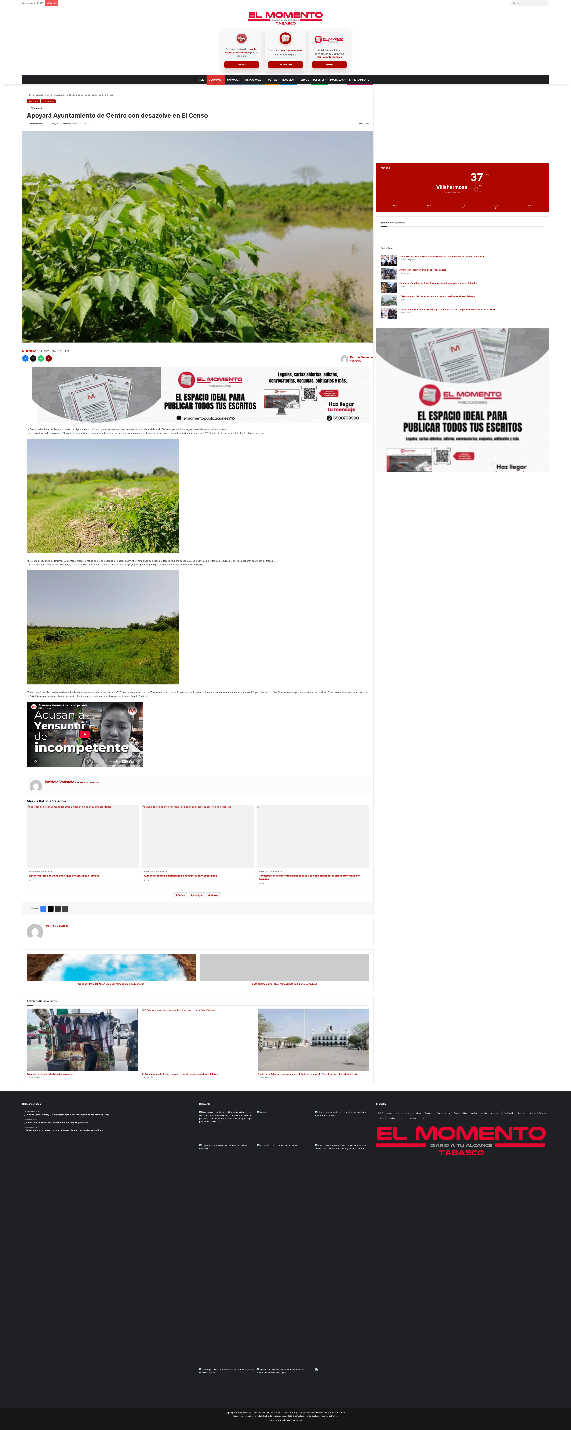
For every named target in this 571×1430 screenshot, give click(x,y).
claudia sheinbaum (404, 1113)
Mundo (484, 1113)
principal (197, 895)
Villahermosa (48, 101)
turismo (413, 1118)
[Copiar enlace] (49, 358)
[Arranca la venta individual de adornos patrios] (82, 1040)
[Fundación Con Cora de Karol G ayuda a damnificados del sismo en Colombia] (389, 287)
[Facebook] (25, 358)
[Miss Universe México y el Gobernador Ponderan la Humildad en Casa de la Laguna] (285, 1384)
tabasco (214, 895)
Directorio (297, 1420)
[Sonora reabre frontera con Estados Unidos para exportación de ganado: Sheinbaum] (389, 260)
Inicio (201, 79)
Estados (39, 95)
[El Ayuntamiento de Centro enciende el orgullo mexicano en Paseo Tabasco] (197, 1040)
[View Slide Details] (462, 400)
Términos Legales (283, 1420)
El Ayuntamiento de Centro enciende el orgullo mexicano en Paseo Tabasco (180, 1074)
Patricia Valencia (36, 123)
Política (272, 79)
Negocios (288, 79)
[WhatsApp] (41, 358)
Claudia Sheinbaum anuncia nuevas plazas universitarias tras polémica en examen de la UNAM (447, 309)
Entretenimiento (359, 79)
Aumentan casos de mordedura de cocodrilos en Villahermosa (180, 875)
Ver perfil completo (87, 782)
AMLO (380, 1113)
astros (389, 1113)
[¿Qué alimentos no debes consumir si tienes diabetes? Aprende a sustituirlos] (343, 1127)
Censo (181, 895)
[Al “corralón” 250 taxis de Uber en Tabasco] (285, 1160)
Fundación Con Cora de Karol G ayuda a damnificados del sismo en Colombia (438, 283)
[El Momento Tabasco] (285, 18)
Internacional (252, 79)
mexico (474, 1113)
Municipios (215, 79)
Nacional (232, 79)
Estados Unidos (460, 1113)
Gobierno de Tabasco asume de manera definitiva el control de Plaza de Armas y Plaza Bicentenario (308, 1074)
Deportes (318, 79)
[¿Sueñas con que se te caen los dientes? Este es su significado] (285, 1127)
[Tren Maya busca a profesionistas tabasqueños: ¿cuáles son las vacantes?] (227, 1384)
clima (418, 1113)
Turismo (304, 79)
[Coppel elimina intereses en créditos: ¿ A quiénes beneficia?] (227, 1160)
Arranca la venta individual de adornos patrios (50, 1074)
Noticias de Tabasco (538, 1113)
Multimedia (336, 79)
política (381, 1118)
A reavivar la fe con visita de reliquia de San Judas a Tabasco (64, 875)
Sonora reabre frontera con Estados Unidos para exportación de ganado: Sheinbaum (442, 256)
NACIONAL (508, 1113)
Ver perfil (355, 361)
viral (422, 1118)
